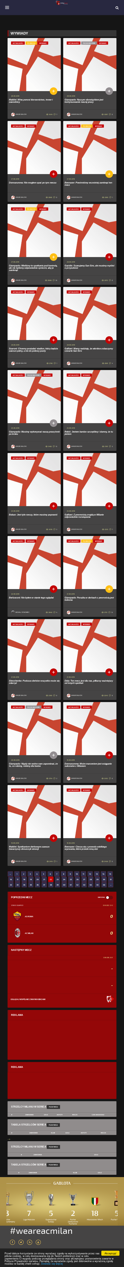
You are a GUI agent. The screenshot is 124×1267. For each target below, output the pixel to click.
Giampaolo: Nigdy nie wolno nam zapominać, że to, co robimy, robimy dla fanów (33, 764)
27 (84, 879)
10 (56, 280)
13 (56, 446)
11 (83, 874)
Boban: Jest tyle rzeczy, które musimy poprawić (33, 514)
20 (37, 879)
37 (44, 885)
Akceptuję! (110, 1253)
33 (17, 885)
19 (31, 879)
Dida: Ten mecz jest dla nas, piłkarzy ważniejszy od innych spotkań (89, 681)
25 (71, 879)
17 (17, 879)
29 (97, 879)
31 (111, 879)
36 (38, 885)
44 (91, 885)
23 (58, 879)
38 (51, 885)
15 (110, 874)
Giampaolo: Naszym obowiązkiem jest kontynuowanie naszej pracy (84, 100)
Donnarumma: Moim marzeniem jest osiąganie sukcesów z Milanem (88, 764)
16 (11, 879)
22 (51, 879)
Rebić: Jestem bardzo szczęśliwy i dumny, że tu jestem (89, 432)
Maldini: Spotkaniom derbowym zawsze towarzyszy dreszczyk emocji (29, 847)
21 (44, 879)
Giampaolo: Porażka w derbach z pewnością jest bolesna (89, 598)
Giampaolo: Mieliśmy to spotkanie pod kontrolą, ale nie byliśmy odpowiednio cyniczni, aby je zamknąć (33, 267)
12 (90, 874)
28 (91, 879)
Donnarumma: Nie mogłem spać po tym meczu (32, 182)
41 (71, 885)
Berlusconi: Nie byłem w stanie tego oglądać (31, 597)
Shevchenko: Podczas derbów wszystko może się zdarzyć (34, 681)
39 (58, 885)
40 (64, 885)
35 (31, 885)
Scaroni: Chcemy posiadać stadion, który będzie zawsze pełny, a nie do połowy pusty (33, 349)
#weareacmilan (41, 1230)
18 (24, 879)
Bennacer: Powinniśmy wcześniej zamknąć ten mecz (88, 183)
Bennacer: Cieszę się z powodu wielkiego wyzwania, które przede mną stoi (86, 847)
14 (103, 874)
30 (104, 879)
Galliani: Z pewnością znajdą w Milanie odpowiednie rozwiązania (84, 515)
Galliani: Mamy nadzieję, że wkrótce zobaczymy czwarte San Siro (89, 349)
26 (77, 879)
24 (64, 879)
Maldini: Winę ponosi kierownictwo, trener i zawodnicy (31, 100)
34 (24, 885)
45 (97, 885)
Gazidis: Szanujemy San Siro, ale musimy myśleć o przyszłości (89, 266)
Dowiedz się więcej (52, 1263)
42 (77, 885)
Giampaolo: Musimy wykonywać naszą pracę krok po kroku (34, 432)
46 (104, 885)
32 (11, 885)
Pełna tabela (53, 1107)
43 (84, 885)
